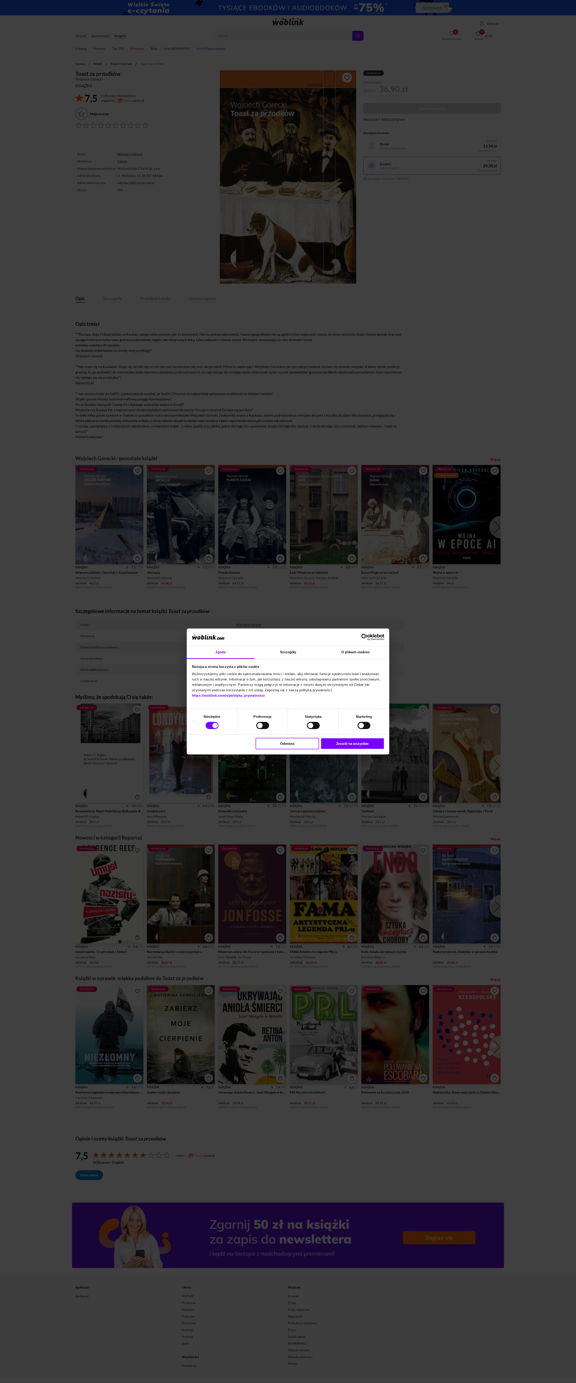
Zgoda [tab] (221, 652)
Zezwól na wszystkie (352, 743)
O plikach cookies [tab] (355, 652)
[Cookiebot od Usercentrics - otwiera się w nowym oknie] (364, 637)
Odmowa (287, 743)
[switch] (262, 725)
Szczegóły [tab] (288, 652)
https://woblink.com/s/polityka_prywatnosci (228, 695)
